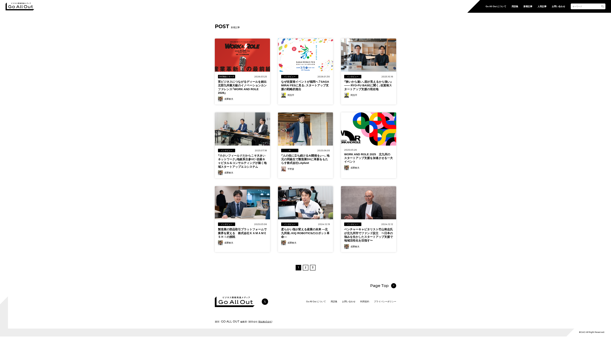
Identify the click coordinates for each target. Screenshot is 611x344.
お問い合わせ (558, 6)
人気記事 (542, 6)
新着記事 (527, 6)
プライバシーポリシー (385, 301)
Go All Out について (496, 6)
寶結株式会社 (265, 321)
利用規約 (364, 301)
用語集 (515, 6)
